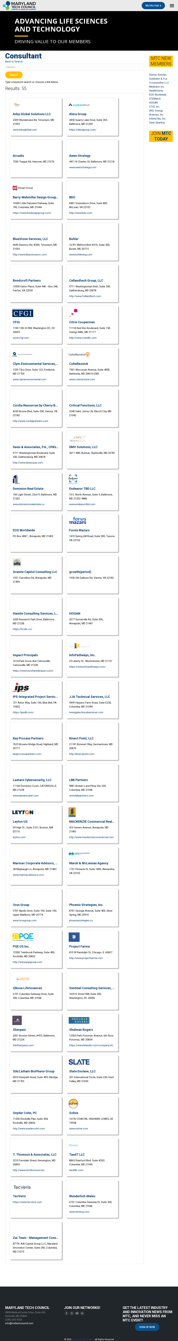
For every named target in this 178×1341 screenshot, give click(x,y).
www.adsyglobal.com (25, 129)
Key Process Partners (28, 738)
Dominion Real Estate (28, 488)
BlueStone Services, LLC (30, 239)
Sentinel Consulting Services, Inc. (92, 988)
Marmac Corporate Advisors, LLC (36, 863)
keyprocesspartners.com (27, 754)
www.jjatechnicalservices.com (86, 712)
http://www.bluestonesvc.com (30, 254)
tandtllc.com (76, 1170)
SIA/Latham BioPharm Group (33, 1071)
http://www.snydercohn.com (29, 1128)
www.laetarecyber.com (26, 795)
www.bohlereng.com (80, 254)
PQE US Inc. (21, 946)
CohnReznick (78, 364)
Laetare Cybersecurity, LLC (32, 780)
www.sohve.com (78, 1128)
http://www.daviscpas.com (28, 462)
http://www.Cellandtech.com (85, 296)
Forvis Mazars (79, 530)
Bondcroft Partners (27, 280)
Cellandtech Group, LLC (86, 280)
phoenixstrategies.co (81, 920)
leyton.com (19, 837)
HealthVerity (156, 90)
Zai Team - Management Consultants (36, 1238)
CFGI (16, 322)
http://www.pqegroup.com (27, 962)
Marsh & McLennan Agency (88, 863)
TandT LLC (77, 1154)
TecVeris (19, 1196)
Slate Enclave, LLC (82, 1071)
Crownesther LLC (159, 82)
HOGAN (74, 613)
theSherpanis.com (23, 1045)
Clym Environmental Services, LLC (36, 364)
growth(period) (80, 572)
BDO (72, 197)
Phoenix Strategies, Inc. (86, 905)
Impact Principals (25, 655)
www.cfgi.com (21, 337)
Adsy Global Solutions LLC (32, 114)
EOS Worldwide (24, 530)
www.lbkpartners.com (81, 795)
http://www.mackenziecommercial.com (91, 837)
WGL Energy (156, 110)
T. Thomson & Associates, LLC (34, 1154)
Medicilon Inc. (157, 86)
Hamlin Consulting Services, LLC (36, 613)
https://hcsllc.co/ (22, 629)
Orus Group (21, 905)
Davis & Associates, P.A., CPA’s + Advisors (36, 447)
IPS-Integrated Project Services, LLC (36, 697)
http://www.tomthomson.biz (29, 1170)
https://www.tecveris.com (27, 1202)
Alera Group (77, 114)
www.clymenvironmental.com (29, 379)
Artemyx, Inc (156, 114)
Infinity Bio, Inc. (157, 118)
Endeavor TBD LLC (82, 488)
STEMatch (155, 98)
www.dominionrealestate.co (28, 504)
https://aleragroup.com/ (82, 129)
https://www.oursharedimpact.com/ (33, 670)
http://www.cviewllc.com (83, 337)
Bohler (74, 239)
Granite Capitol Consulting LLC (35, 572)
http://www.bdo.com (80, 213)
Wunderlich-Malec (82, 1196)
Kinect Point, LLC (81, 738)
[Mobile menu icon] (171, 5)
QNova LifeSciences (27, 988)
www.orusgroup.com (25, 920)
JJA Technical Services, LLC (89, 697)
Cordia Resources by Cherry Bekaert (36, 405)
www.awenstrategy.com (82, 167)
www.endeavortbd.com (82, 504)
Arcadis (18, 155)
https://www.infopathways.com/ (87, 666)
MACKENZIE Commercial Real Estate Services (92, 821)
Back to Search (14, 61)
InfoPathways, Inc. (82, 655)
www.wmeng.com (79, 1211)
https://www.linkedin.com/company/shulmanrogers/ (92, 1045)
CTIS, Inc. (154, 106)
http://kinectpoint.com (81, 754)
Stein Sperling (157, 122)
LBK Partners (78, 780)
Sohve (73, 1113)
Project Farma (79, 946)
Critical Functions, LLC (85, 405)
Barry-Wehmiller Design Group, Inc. (36, 197)
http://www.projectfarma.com (86, 958)
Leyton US (20, 821)
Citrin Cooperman (82, 322)
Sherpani (19, 1029)
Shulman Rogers (81, 1029)
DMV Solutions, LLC (83, 447)
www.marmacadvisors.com (28, 874)
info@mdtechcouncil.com (19, 1323)
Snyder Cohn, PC (25, 1113)
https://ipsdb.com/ (23, 712)
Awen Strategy (79, 155)
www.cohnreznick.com (82, 379)
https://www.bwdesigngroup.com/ (32, 213)
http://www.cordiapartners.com (30, 421)
